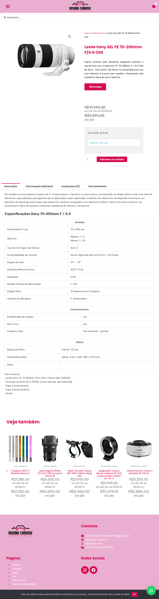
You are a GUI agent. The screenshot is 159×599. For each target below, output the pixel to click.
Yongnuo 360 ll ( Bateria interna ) (20, 472)
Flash (82, 466)
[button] (69, 36)
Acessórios (106, 466)
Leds (16, 466)
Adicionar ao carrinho (112, 159)
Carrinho (16, 564)
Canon (77, 466)
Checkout (17, 568)
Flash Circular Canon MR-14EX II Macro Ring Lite (79, 473)
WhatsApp (95, 86)
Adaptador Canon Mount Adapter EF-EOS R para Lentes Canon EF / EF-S (109, 474)
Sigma (53, 466)
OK (134, 594)
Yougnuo (23, 466)
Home (15, 572)
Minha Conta (19, 580)
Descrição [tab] (10, 186)
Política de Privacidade (24, 584)
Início (86, 33)
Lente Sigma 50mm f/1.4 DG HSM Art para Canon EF (50, 473)
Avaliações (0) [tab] (70, 186)
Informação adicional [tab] (39, 186)
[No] (155, 594)
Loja (14, 576)
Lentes (94, 33)
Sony (102, 33)
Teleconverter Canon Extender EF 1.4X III (139, 472)
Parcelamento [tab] (97, 186)
